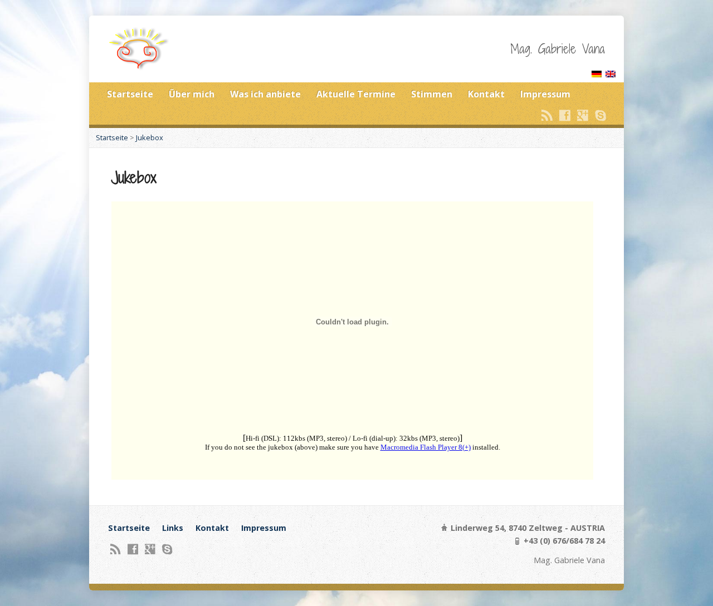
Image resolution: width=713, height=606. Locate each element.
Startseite (130, 94)
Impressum (545, 94)
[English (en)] (610, 71)
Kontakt (486, 94)
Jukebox (149, 137)
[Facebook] (564, 115)
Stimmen (431, 94)
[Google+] (582, 115)
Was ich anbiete (265, 94)
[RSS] (547, 115)
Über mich (191, 94)
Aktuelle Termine (355, 94)
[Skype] (600, 115)
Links (172, 528)
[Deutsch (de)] (597, 71)
